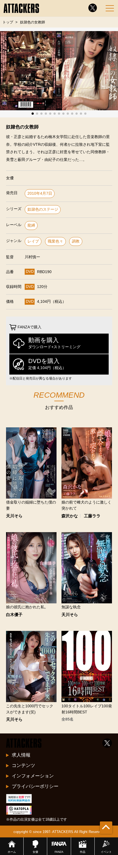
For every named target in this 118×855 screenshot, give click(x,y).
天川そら (14, 516)
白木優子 (14, 615)
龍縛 (31, 225)
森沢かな (69, 516)
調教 (76, 241)
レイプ (33, 241)
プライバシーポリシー (35, 786)
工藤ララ (92, 516)
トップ (7, 22)
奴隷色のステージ (42, 209)
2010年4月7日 (39, 193)
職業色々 (55, 241)
